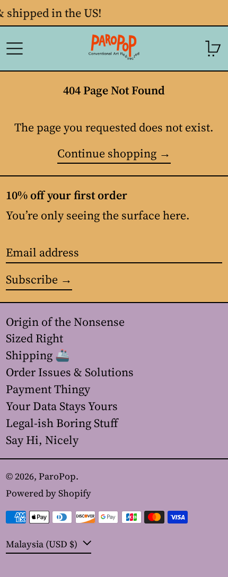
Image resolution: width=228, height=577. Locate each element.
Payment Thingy (48, 389)
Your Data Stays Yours (62, 406)
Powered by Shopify (48, 493)
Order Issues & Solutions (70, 372)
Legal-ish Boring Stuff (62, 423)
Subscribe (32, 279)
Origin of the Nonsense (65, 322)
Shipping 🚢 (37, 355)
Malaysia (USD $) (43, 543)
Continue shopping (106, 153)
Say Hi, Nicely (42, 440)
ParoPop (57, 476)
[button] (213, 48)
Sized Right (34, 338)
